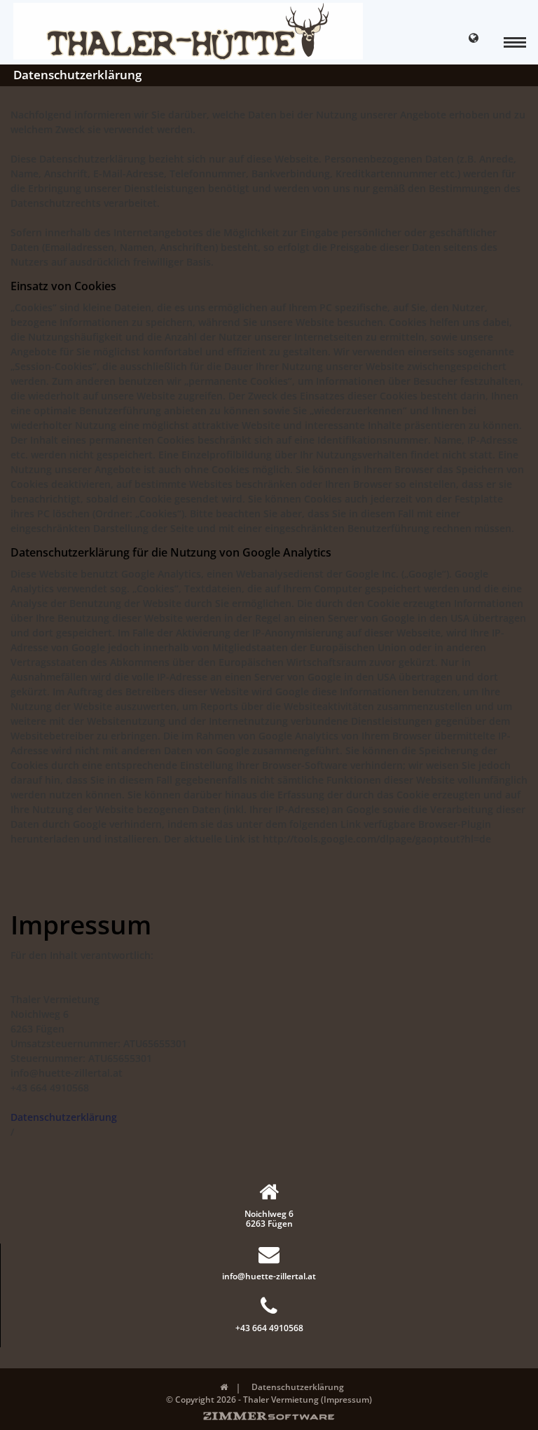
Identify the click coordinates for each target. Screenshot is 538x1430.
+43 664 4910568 (269, 1327)
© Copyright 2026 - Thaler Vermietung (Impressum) (269, 1399)
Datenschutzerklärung (64, 1117)
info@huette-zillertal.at (269, 1275)
